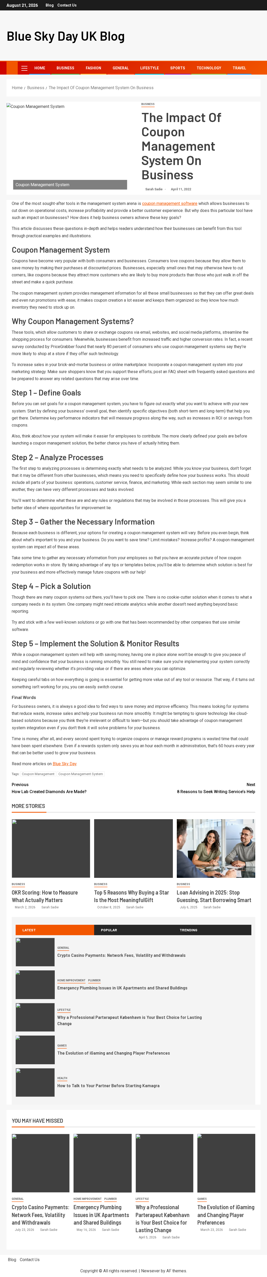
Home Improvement (71, 980)
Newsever (150, 1270)
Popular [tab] (109, 930)
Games (62, 1045)
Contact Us (67, 5)
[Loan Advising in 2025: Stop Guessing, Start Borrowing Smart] (216, 848)
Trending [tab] (188, 930)
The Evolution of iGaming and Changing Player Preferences (113, 1053)
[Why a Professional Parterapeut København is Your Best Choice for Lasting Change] (35, 1017)
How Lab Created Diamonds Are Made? (49, 788)
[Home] (12, 67)
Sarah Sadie (154, 189)
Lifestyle (149, 68)
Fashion (93, 68)
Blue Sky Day (64, 763)
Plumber (94, 980)
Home (39, 68)
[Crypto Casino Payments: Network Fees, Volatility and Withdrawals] (35, 952)
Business (65, 68)
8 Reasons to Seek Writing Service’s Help (216, 788)
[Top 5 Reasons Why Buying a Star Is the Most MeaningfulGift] (133, 848)
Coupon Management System (80, 774)
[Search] (256, 68)
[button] (24, 68)
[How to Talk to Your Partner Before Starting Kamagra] (35, 1082)
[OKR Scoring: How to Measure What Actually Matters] (51, 848)
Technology (209, 68)
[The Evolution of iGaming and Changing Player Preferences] (35, 1050)
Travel (239, 68)
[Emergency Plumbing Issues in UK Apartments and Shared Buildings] (35, 984)
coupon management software (169, 203)
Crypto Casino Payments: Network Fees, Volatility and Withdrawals (121, 955)
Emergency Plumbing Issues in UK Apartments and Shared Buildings (122, 987)
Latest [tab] (29, 930)
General (121, 68)
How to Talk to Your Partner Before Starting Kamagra (108, 1085)
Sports (177, 68)
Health (62, 1078)
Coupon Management (38, 774)
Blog (50, 5)
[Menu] (24, 68)
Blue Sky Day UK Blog (66, 35)
